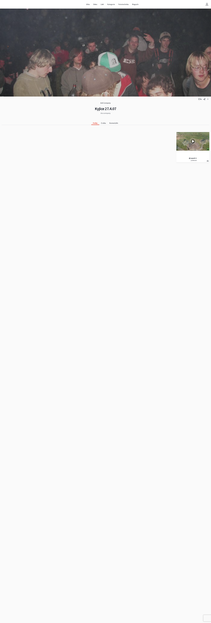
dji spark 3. (193, 158)
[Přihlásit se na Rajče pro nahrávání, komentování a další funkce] (207, 4)
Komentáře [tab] (113, 123)
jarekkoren (194, 160)
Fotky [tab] (95, 123)
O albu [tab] (103, 123)
